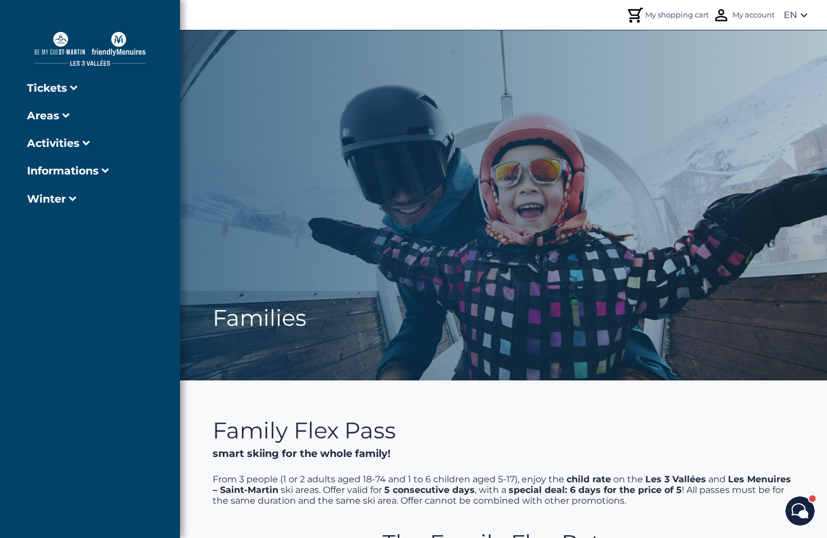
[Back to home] (90, 48)
